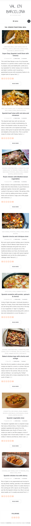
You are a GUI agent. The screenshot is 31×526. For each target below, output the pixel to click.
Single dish (19, 172)
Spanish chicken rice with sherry (15, 475)
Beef (3, 108)
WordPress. (9, 523)
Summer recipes (21, 291)
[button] (15, 21)
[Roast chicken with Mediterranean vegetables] (15, 157)
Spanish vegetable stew (15, 418)
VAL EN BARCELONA (15, 9)
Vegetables (10, 50)
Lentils (10, 49)
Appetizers (8, 291)
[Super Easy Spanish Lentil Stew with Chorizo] (15, 37)
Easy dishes (18, 47)
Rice (6, 110)
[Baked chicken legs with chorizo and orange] (15, 337)
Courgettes (22, 168)
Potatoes (26, 108)
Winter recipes (19, 50)
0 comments (24, 58)
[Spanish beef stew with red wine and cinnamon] (15, 97)
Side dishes (14, 411)
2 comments (24, 239)
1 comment (23, 361)
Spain (22, 49)
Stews (26, 49)
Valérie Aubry (17, 58)
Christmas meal (9, 47)
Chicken (4, 168)
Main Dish (17, 49)
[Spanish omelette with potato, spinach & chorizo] (15, 280)
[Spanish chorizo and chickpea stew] (15, 220)
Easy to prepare (18, 108)
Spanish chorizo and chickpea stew (15, 236)
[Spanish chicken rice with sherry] (15, 460)
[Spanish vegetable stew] (15, 400)
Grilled (25, 170)
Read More (15, 83)
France (20, 170)
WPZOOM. (28, 523)
